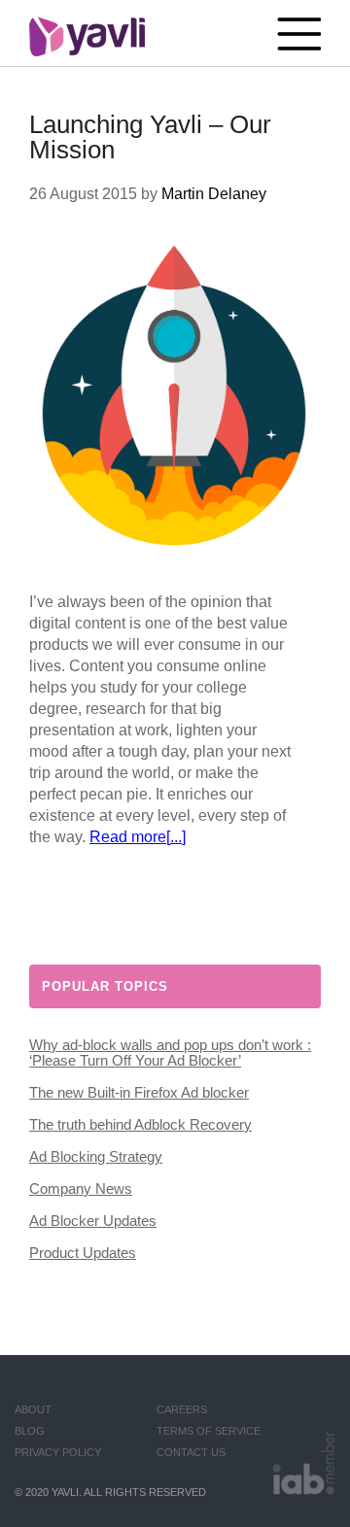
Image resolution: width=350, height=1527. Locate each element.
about (33, 1409)
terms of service (209, 1431)
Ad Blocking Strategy (95, 1156)
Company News (80, 1188)
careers (182, 1409)
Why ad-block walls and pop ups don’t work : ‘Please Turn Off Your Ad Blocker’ (170, 1052)
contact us (191, 1452)
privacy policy (58, 1452)
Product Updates (82, 1252)
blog (30, 1431)
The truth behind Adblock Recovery (140, 1124)
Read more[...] (137, 837)
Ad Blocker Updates (93, 1220)
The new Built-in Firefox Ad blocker (139, 1092)
